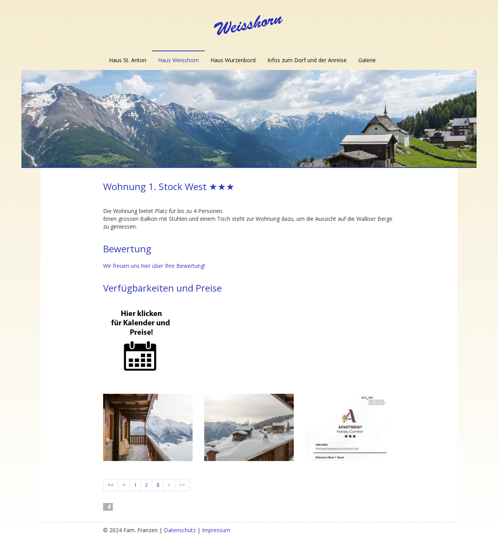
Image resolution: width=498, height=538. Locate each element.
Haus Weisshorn (178, 60)
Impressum (216, 530)
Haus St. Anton (127, 60)
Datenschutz (180, 530)
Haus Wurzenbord (233, 60)
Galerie (367, 60)
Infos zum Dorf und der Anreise (307, 60)
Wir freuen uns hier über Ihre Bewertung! (154, 265)
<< (110, 484)
